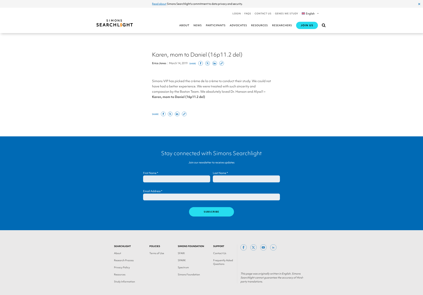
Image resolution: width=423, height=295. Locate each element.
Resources (259, 25)
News (197, 25)
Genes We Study (286, 13)
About (184, 25)
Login (236, 13)
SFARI (181, 253)
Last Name (220, 173)
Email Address (152, 191)
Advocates (238, 25)
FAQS (247, 13)
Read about (159, 4)
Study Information (124, 281)
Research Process (124, 260)
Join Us (307, 25)
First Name (150, 173)
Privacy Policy (122, 267)
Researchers (282, 25)
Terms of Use (156, 253)
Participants (216, 25)
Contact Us (263, 13)
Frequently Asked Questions (223, 262)
